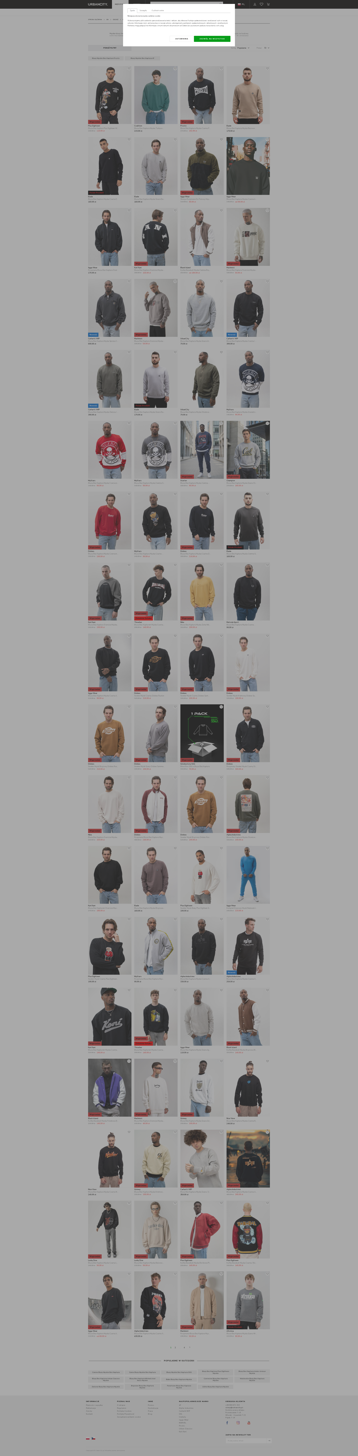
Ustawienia (181, 39)
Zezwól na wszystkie (212, 39)
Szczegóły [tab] (143, 10)
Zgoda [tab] (132, 10)
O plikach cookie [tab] (158, 10)
